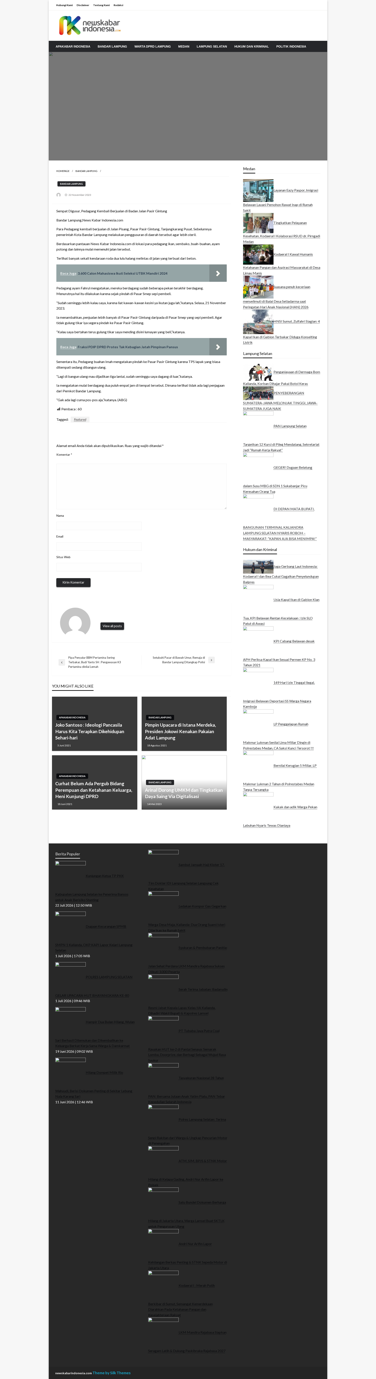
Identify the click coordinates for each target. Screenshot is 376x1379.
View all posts (112, 626)
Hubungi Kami (64, 5)
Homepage (62, 171)
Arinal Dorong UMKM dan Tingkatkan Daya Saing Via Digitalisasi (184, 793)
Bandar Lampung (112, 46)
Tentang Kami (101, 5)
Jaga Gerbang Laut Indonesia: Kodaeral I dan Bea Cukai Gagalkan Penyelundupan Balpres (281, 574)
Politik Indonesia (291, 46)
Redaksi (118, 5)
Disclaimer (83, 5)
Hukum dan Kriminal (251, 46)
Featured (80, 419)
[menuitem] (73, 46)
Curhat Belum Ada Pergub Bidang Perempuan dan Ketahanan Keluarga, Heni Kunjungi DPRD (93, 790)
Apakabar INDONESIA (73, 46)
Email (59, 536)
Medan (183, 46)
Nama (60, 515)
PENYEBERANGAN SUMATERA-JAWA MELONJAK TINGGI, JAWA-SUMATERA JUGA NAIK (280, 400)
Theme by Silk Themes (111, 1373)
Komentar (64, 454)
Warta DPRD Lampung (152, 46)
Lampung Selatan (212, 46)
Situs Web (63, 557)
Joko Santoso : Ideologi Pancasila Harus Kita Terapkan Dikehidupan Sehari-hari (89, 731)
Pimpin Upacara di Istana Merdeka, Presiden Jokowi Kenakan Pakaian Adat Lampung (180, 731)
